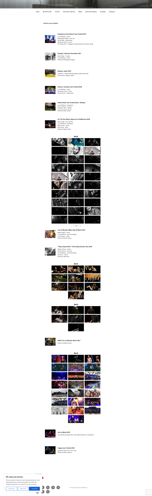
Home (37, 11)
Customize (11, 488)
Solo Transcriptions (91, 11)
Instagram (112, 11)
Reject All (23, 488)
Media (80, 11)
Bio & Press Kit (47, 11)
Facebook (103, 11)
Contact (57, 11)
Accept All (34, 488)
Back (76, 136)
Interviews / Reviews (69, 11)
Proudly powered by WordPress (78, 487)
